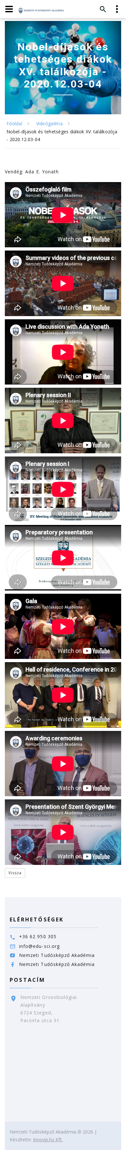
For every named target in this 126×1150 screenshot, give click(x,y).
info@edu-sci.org (39, 946)
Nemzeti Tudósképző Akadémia (57, 955)
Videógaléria (49, 123)
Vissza (15, 873)
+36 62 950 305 (38, 936)
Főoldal (14, 123)
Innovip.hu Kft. (48, 1139)
